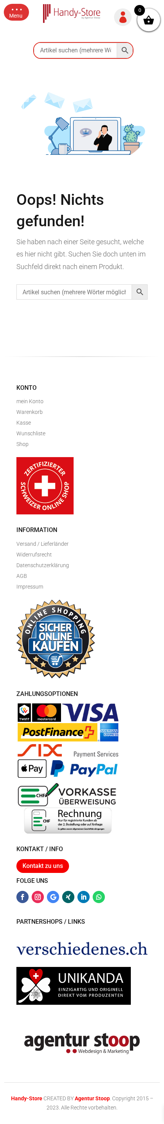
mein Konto (29, 401)
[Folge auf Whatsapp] (99, 897)
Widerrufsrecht (34, 554)
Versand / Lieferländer (42, 544)
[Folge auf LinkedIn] (83, 897)
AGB (21, 576)
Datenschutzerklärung (42, 565)
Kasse (23, 423)
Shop (22, 444)
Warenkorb (29, 412)
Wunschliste (30, 433)
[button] (16, 12)
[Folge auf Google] (53, 897)
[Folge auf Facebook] (22, 897)
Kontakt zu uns (43, 865)
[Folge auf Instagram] (38, 897)
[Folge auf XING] (68, 897)
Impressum (29, 587)
